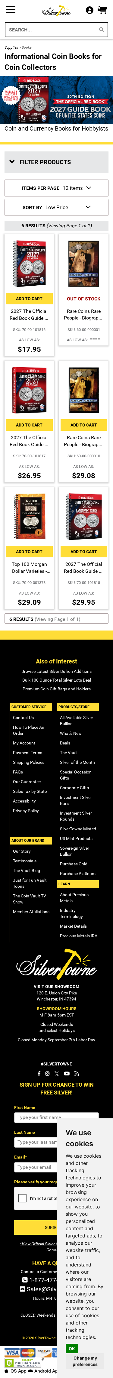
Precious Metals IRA (78, 935)
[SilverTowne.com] (56, 11)
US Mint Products (76, 838)
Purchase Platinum (78, 873)
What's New (71, 733)
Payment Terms (27, 752)
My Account (24, 743)
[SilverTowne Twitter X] (57, 1074)
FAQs (18, 772)
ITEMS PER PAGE (40, 188)
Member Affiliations (31, 911)
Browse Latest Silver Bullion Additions (56, 671)
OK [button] (72, 1348)
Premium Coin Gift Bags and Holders (57, 688)
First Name (24, 1107)
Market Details (73, 926)
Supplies (11, 47)
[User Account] (91, 10)
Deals (65, 743)
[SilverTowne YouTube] (67, 1074)
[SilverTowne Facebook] (38, 1074)
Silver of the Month (77, 762)
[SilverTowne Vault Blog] (76, 1074)
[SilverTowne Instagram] (47, 1074)
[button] (102, 10)
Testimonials (24, 860)
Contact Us (23, 717)
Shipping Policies (28, 762)
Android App (47, 1371)
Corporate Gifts (74, 787)
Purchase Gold (73, 863)
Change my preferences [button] (85, 1361)
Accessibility (24, 801)
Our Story (22, 851)
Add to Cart (29, 298)
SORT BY (32, 207)
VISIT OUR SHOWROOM (56, 986)
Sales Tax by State (30, 791)
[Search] (102, 30)
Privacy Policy (26, 810)
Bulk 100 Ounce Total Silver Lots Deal (56, 680)
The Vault (69, 752)
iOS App (18, 1371)
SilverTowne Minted (78, 828)
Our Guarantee (27, 781)
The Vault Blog (26, 870)
